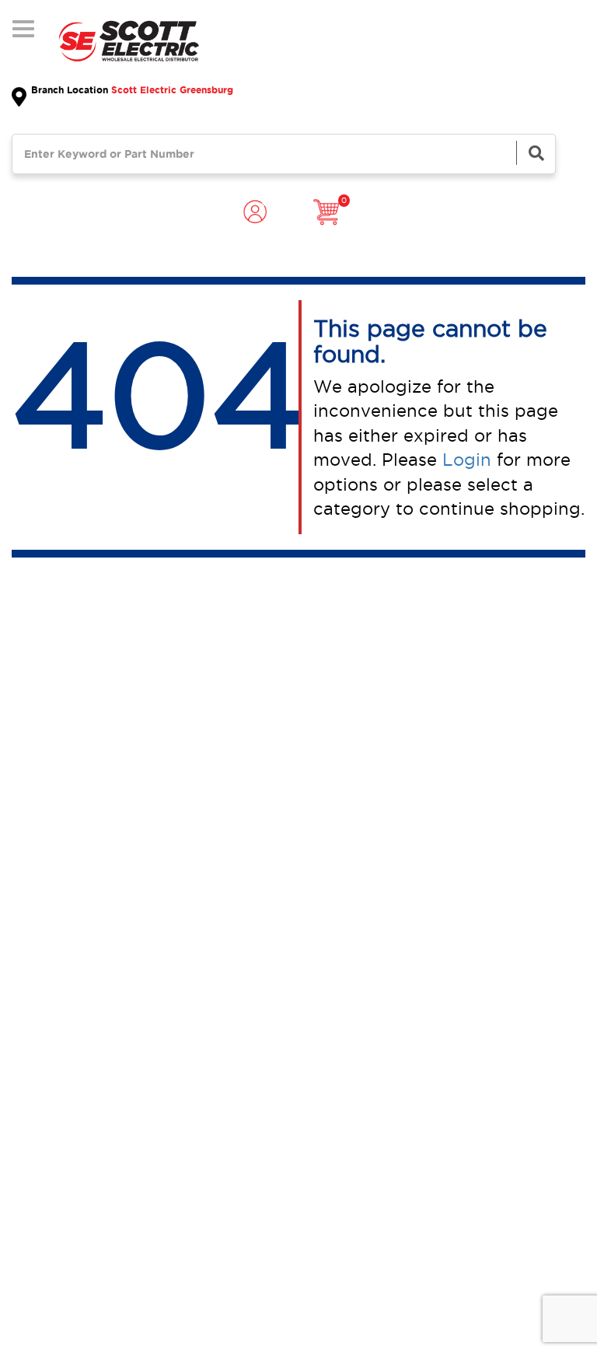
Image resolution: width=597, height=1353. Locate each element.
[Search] (535, 153)
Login (466, 459)
